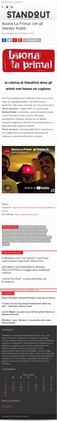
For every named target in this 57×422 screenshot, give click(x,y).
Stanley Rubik (33, 241)
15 (44, 385)
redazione (9, 33)
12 (21, 385)
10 (6, 385)
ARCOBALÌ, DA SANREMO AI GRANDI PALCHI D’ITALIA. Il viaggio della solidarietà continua (26, 270)
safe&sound (44, 237)
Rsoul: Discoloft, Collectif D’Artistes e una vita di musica (28, 298)
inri (34, 234)
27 (28, 390)
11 (13, 385)
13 (28, 385)
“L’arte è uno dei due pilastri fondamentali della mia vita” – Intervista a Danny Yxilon (26, 304)
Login (36, 290)
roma (33, 237)
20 (28, 388)
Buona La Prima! (11, 230)
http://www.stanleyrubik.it (27, 214)
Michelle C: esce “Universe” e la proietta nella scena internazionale (26, 321)
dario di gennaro (38, 230)
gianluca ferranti (20, 234)
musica (24, 237)
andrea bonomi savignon (32, 227)
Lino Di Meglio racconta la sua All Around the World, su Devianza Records (28, 313)
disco (6, 234)
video (6, 244)
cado (23, 230)
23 (51, 388)
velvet (46, 241)
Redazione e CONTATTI (12, 2)
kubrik (42, 234)
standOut (18, 241)
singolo (7, 241)
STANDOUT (7, 406)
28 (36, 390)
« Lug (4, 395)
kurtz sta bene (10, 237)
